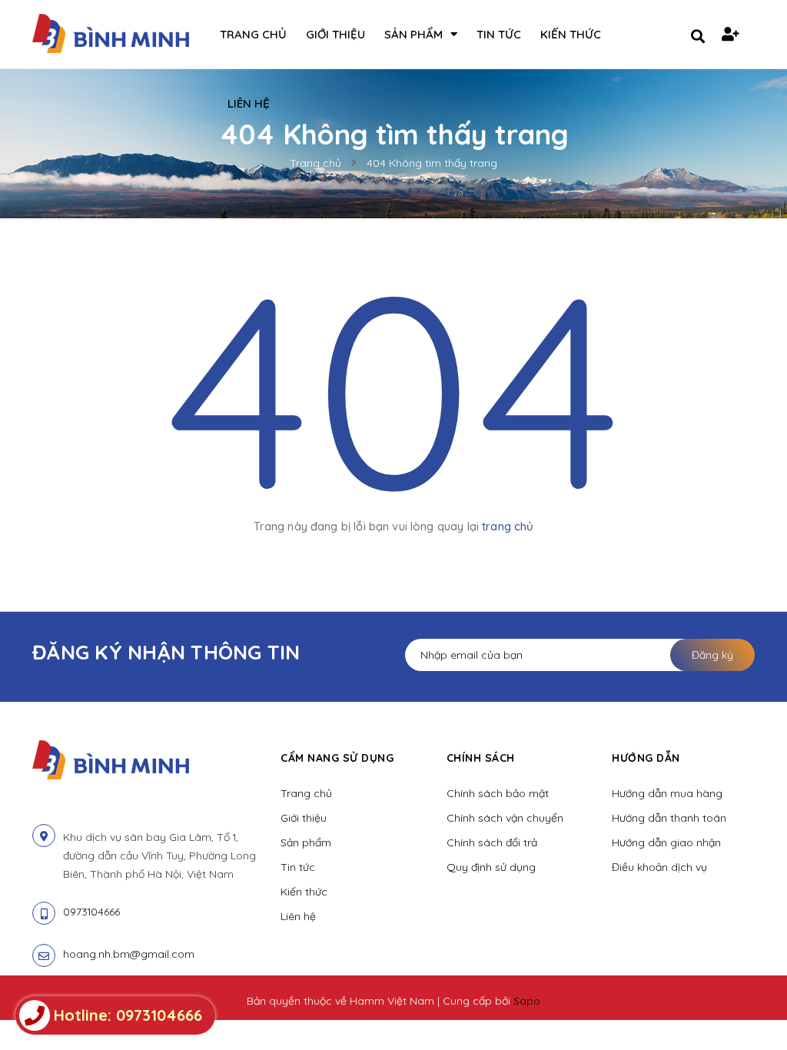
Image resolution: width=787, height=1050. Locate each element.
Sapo (526, 1001)
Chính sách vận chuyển (505, 818)
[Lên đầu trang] (745, 1012)
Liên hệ (298, 916)
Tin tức (298, 867)
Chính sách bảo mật (498, 793)
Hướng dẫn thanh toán (669, 818)
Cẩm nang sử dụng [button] (337, 758)
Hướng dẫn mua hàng (667, 793)
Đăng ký (712, 655)
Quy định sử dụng (491, 867)
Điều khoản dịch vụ (659, 867)
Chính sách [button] (481, 758)
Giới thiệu (304, 818)
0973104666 (91, 912)
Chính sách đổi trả (492, 842)
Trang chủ (306, 793)
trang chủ (507, 526)
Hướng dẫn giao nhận (666, 842)
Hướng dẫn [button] (646, 758)
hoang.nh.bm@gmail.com (128, 954)
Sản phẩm (306, 842)
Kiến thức (304, 892)
